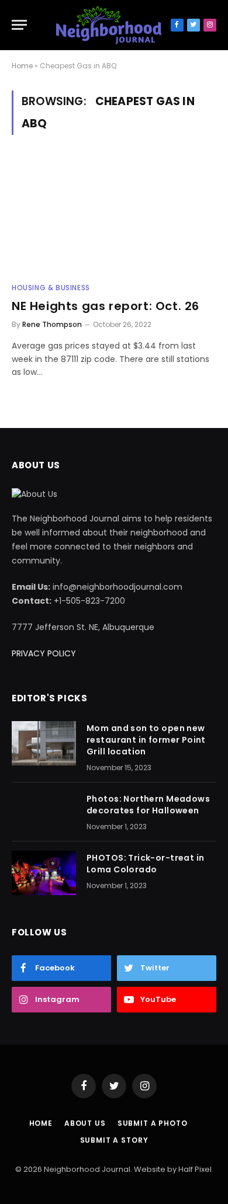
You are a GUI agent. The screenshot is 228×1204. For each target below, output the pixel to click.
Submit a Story (114, 1140)
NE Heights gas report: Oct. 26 (105, 306)
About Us (85, 1123)
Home (22, 66)
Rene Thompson (52, 324)
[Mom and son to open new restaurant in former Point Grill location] (44, 743)
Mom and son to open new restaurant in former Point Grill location (146, 739)
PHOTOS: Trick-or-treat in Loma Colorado (146, 863)
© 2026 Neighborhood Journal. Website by (96, 1169)
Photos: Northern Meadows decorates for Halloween (148, 804)
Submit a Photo (153, 1123)
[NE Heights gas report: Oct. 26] (114, 215)
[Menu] (19, 25)
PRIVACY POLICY (44, 653)
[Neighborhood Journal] (109, 25)
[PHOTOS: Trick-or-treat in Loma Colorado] (44, 873)
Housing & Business (51, 288)
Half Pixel (195, 1169)
